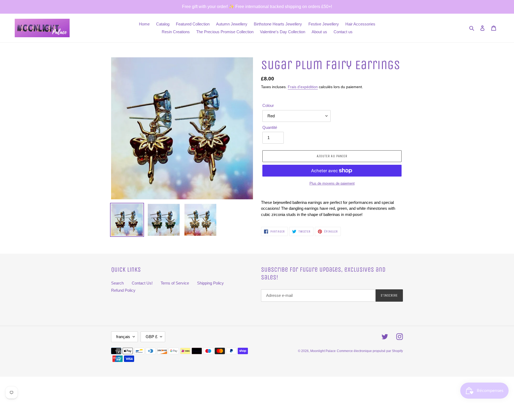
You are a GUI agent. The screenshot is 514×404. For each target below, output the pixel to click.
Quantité (269, 127)
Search (117, 283)
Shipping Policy (210, 283)
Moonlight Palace (323, 351)
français (123, 336)
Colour (268, 105)
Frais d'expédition (303, 87)
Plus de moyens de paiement (332, 183)
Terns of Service (175, 283)
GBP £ (151, 336)
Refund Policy (123, 290)
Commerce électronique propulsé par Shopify (370, 351)
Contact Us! (142, 283)
